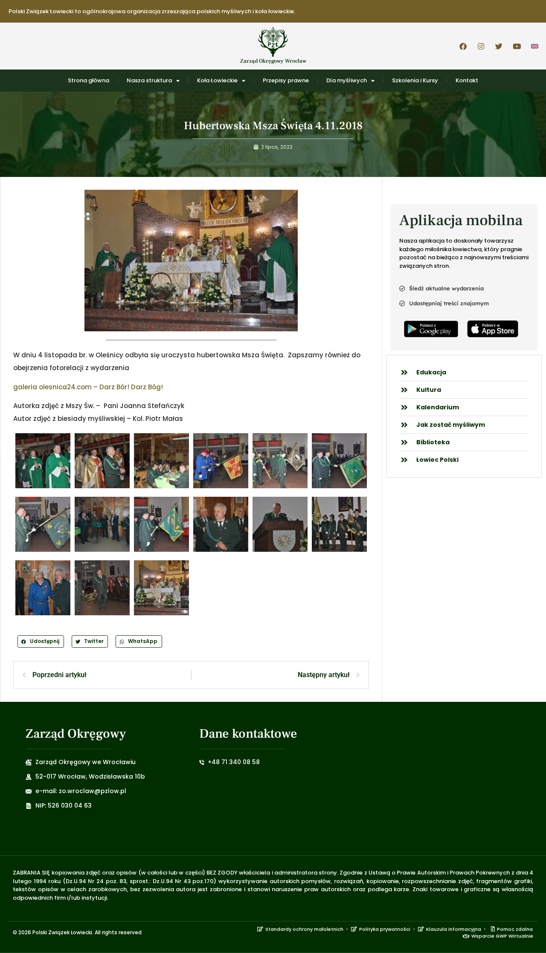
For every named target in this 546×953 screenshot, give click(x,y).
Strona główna (88, 80)
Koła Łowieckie (217, 80)
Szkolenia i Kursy (415, 80)
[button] (40, 641)
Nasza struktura (149, 80)
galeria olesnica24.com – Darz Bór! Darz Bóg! (88, 386)
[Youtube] (516, 46)
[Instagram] (480, 46)
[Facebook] (463, 46)
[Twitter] (498, 46)
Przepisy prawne (286, 80)
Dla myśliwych (346, 80)
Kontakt (467, 80)
